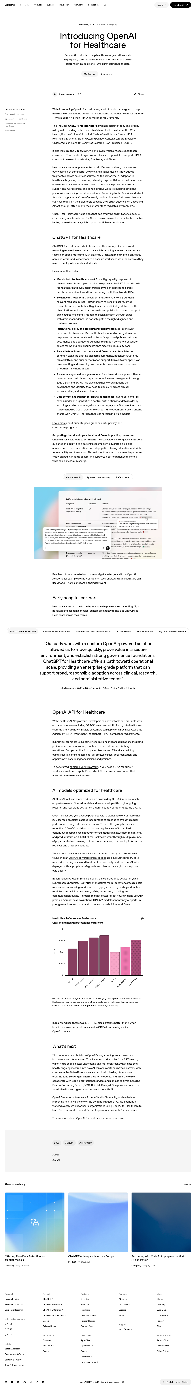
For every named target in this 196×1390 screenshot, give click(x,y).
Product (101, 24)
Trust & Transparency (14, 1365)
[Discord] (43, 1382)
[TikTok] (37, 1382)
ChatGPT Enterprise (53, 1310)
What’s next (10, 131)
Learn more (107, 74)
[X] (6, 1382)
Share (141, 94)
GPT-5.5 (8, 1329)
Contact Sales (87, 1326)
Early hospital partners (14, 114)
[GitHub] (24, 1382)
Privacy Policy (163, 1346)
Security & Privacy (13, 1360)
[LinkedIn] (18, 1382)
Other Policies (163, 1351)
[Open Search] (105, 5)
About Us (123, 1299)
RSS (159, 1326)
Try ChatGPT (182, 5)
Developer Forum (89, 1362)
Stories (160, 1299)
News (121, 1315)
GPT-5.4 (8, 1335)
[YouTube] (12, 1382)
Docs (46, 1351)
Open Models (87, 1346)
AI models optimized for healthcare (15, 125)
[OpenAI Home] (10, 5)
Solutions (85, 1304)
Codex (46, 1321)
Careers (122, 1310)
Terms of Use (162, 1340)
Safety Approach (12, 1349)
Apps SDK (86, 1340)
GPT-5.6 (8, 1324)
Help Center (125, 1329)
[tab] (73, 477)
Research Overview (14, 1304)
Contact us (89, 74)
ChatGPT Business (52, 1304)
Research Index (12, 1299)
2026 (56, 1142)
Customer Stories (88, 1315)
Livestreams (162, 1315)
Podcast (160, 1321)
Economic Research (14, 1310)
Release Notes (49, 1326)
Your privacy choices (110, 1382)
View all (187, 1184)
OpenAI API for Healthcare (16, 119)
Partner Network (88, 1321)
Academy (161, 1304)
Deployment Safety (14, 1354)
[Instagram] (31, 1382)
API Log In (48, 1346)
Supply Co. (161, 1310)
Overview (47, 1340)
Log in (160, 5)
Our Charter (124, 1304)
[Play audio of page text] (54, 94)
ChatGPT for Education (54, 1315)
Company (112, 24)
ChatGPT (69, 1142)
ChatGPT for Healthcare (15, 109)
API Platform (85, 1142)
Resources (85, 1310)
